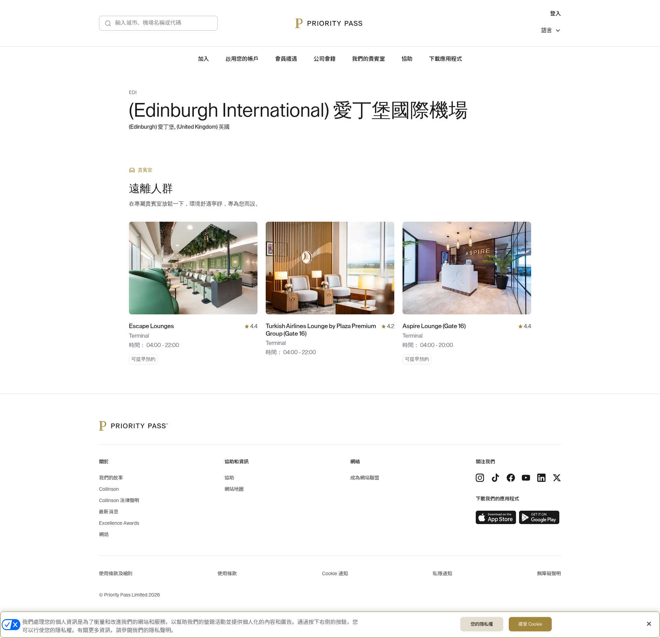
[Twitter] (557, 478)
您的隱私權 (482, 624)
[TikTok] (495, 478)
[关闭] (649, 623)
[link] (496, 517)
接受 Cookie (530, 624)
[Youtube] (526, 478)
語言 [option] (546, 30)
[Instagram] (480, 478)
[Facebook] (511, 478)
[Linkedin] (541, 478)
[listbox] (551, 31)
